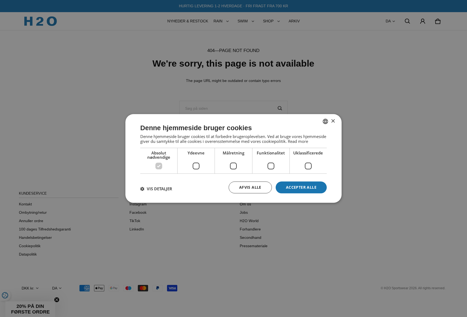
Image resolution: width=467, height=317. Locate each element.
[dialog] (233, 158)
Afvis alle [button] (250, 187)
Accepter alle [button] (301, 187)
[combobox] (325, 121)
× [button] (333, 121)
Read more (298, 141)
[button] (156, 189)
